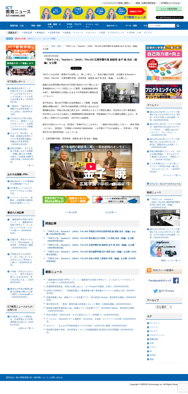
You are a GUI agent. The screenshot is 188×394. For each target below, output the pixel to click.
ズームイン (153, 105)
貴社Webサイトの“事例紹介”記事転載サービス (22, 182)
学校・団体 (36, 26)
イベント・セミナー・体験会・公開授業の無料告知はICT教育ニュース (21, 200)
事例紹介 (41, 32)
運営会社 (10, 377)
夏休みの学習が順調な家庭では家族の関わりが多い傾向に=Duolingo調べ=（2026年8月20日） (21, 293)
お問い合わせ (56, 377)
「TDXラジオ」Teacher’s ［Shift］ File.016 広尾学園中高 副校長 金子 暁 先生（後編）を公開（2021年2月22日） (90, 246)
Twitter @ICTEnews (163, 290)
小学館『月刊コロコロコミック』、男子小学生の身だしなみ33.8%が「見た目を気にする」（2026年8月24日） (21, 277)
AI (140, 32)
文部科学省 (54, 32)
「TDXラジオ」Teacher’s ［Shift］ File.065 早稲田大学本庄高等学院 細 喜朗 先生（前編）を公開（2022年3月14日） (91, 232)
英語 (103, 32)
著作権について (41, 377)
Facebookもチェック (163, 280)
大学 (152, 343)
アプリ (149, 32)
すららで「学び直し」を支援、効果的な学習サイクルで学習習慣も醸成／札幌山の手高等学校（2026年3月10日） (21, 138)
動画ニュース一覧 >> (171, 260)
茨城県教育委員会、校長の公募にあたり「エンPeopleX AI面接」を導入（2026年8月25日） (88, 286)
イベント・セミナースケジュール (165, 184)
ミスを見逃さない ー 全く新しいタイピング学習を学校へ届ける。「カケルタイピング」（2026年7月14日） (165, 167)
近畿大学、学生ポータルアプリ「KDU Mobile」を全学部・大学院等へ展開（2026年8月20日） (21, 243)
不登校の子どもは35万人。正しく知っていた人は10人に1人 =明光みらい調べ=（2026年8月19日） (21, 259)
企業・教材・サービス (54, 25)
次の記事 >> (110, 212)
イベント (79, 32)
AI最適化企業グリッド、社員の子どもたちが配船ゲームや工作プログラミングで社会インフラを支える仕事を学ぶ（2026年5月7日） (21, 95)
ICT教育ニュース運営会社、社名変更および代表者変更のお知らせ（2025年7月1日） (21, 320)
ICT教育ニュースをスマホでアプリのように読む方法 (21, 191)
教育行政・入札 (17, 26)
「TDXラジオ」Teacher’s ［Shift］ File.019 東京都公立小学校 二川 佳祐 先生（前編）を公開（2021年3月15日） (90, 239)
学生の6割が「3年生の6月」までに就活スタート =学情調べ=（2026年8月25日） (83, 315)
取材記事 (28, 32)
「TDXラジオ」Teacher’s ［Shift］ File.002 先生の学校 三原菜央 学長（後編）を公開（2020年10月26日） (91, 259)
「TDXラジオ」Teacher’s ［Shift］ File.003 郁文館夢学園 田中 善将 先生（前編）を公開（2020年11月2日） (91, 253)
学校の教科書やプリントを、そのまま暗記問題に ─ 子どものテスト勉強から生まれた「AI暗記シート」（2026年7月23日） (165, 155)
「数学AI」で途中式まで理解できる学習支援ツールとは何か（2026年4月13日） (21, 110)
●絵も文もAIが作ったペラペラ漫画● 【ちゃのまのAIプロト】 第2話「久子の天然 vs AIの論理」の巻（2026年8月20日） (165, 116)
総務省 (67, 32)
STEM (132, 32)
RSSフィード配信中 (163, 270)
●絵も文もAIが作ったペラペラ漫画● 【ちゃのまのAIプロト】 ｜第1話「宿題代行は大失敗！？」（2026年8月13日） (165, 143)
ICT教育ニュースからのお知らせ (19, 308)
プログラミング (117, 32)
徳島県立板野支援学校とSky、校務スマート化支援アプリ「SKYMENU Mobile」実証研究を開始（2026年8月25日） (90, 309)
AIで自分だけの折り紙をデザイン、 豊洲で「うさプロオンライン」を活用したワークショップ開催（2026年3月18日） (21, 123)
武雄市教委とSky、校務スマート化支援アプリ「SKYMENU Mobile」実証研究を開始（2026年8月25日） (91, 298)
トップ (45, 46)
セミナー (92, 32)
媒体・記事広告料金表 (145, 3)
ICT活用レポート (16, 81)
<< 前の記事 (71, 212)
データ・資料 (131, 26)
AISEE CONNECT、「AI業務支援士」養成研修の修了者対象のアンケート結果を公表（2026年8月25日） (90, 292)
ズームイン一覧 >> (172, 175)
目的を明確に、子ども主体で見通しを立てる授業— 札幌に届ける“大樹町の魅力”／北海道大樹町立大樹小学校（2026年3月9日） (22, 155)
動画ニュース (154, 192)
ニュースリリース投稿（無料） (116, 3)
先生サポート (112, 26)
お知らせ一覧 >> (26, 328)
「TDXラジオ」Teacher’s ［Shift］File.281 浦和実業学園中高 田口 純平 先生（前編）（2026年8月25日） (165, 203)
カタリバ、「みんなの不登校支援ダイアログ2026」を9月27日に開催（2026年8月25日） (87, 325)
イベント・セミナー (92, 25)
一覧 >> (30, 165)
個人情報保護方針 (24, 377)
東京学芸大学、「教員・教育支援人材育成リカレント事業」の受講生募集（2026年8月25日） (89, 304)
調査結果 (154, 339)
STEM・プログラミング (74, 25)
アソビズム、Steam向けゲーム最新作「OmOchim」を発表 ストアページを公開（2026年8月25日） (91, 320)
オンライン (155, 323)
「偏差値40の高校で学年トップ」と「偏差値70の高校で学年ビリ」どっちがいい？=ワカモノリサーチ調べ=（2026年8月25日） (90, 281)
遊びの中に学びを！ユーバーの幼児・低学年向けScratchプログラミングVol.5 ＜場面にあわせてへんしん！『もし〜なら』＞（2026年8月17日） (165, 129)
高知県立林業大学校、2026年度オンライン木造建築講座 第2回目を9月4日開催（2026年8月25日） (89, 331)
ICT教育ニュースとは (170, 3)
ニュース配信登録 (169, 9)
